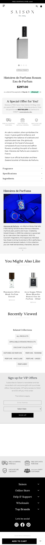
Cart (41, 6)
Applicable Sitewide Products (22, 342)
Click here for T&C (25, 112)
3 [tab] (23, 65)
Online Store (22, 490)
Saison (23, 484)
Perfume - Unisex (33, 359)
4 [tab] (26, 65)
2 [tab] (21, 65)
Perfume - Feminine (33, 353)
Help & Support (22, 496)
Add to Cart (19, 541)
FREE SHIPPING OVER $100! (22, 1)
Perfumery (22, 364)
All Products (22, 336)
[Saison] (22, 13)
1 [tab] (19, 65)
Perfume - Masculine (13, 359)
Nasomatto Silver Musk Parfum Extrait (12, 294)
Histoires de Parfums (11, 226)
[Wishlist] (40, 540)
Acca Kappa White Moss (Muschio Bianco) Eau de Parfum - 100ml (33, 295)
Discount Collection (23, 347)
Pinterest (28, 525)
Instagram (16, 525)
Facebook (22, 525)
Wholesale (22, 502)
